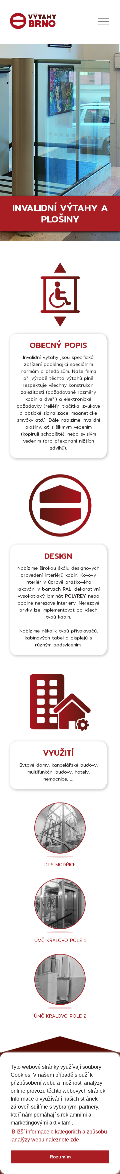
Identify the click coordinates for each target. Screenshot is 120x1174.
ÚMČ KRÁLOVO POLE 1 (60, 940)
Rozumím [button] (60, 1156)
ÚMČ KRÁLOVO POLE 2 (60, 1016)
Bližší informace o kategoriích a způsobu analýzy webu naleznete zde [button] (59, 1135)
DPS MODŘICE (60, 864)
